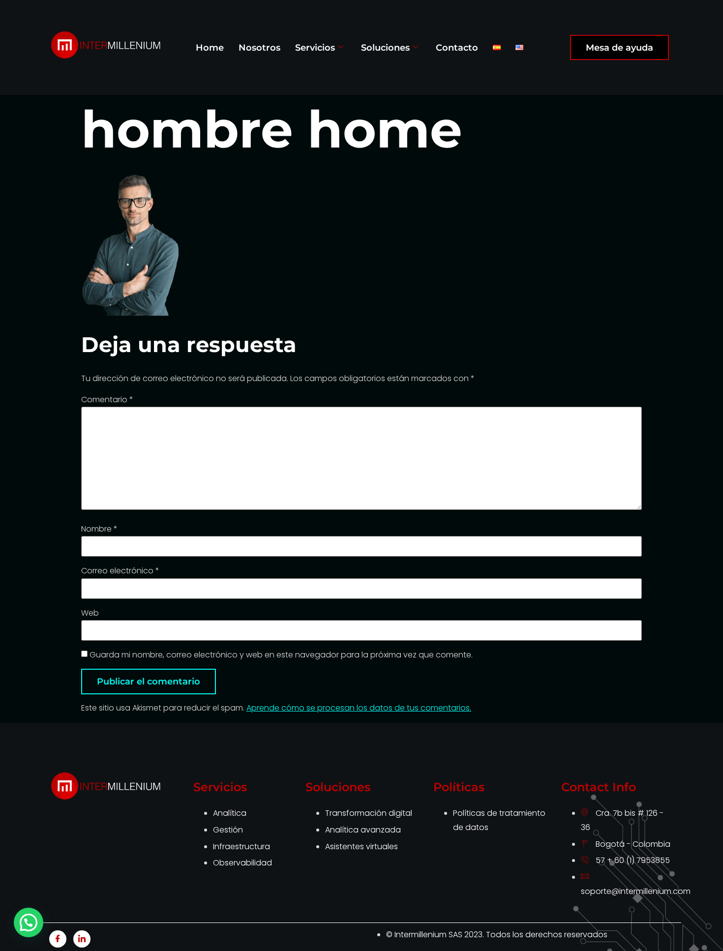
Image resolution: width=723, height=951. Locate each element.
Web (90, 613)
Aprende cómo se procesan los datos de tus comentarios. (358, 707)
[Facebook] (57, 939)
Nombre (99, 529)
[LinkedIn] (81, 939)
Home (210, 47)
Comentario (107, 400)
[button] (28, 922)
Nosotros (259, 47)
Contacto (457, 47)
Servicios (315, 47)
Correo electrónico (120, 571)
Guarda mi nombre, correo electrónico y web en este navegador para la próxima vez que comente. (281, 655)
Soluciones (385, 47)
